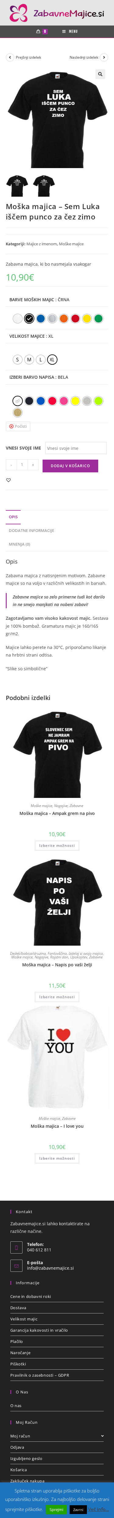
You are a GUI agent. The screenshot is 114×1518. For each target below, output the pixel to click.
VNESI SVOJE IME (23, 448)
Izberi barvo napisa (31, 377)
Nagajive (61, 805)
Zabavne (76, 805)
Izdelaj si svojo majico (86, 953)
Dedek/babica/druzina (28, 953)
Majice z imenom (41, 244)
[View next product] (104, 57)
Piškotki (18, 1364)
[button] (100, 74)
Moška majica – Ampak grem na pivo (57, 813)
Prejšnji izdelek (28, 57)
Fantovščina (57, 953)
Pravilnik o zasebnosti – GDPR (39, 1375)
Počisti (21, 426)
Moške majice (71, 244)
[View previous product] (10, 57)
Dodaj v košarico (70, 465)
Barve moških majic (31, 299)
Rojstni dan (59, 957)
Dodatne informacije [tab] (31, 530)
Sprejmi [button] (56, 1509)
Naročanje (20, 1352)
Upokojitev (78, 957)
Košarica (18, 1469)
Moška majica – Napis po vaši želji (57, 965)
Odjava (17, 1447)
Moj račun (20, 1436)
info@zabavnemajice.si (50, 1268)
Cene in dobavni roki (30, 1296)
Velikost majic (23, 1319)
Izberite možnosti (57, 845)
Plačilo (16, 1341)
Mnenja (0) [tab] (19, 544)
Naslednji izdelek (84, 57)
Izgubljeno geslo (26, 1458)
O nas (16, 1405)
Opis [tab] (13, 516)
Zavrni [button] (78, 1509)
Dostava (18, 1307)
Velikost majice (27, 336)
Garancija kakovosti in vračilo (39, 1330)
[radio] (17, 318)
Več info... (98, 1509)
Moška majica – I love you (57, 1126)
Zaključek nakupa (27, 1481)
